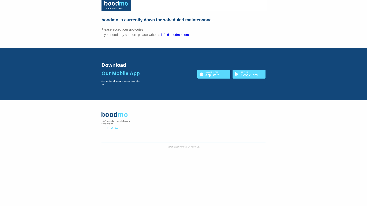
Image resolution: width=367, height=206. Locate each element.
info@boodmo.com (175, 35)
